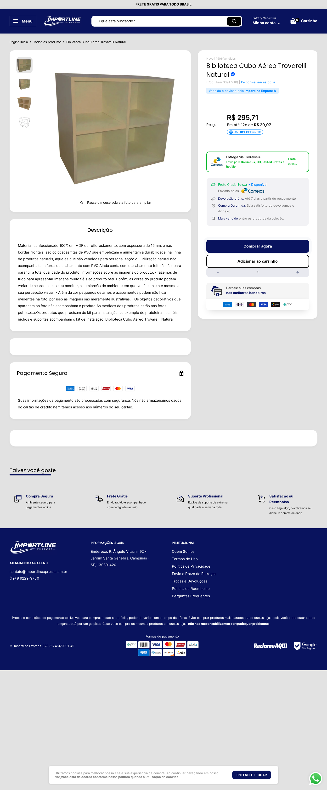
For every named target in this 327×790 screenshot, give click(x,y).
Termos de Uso (185, 559)
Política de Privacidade (191, 566)
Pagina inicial (19, 42)
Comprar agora (257, 246)
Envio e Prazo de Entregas (194, 573)
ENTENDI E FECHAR (252, 775)
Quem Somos (183, 551)
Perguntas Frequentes (191, 596)
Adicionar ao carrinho (257, 261)
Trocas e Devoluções (190, 581)
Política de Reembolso (191, 588)
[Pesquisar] (234, 21)
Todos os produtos (47, 42)
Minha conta (264, 22)
